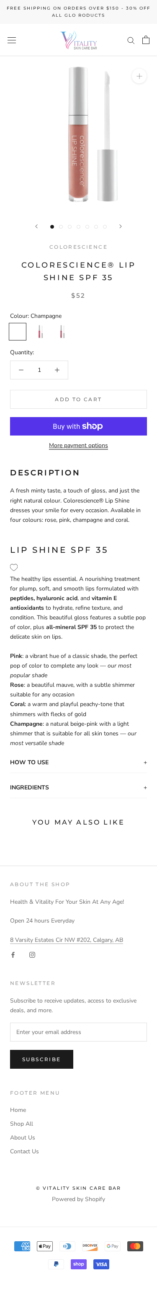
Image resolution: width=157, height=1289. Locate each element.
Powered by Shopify (78, 1199)
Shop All (21, 1124)
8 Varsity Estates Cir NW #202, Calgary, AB (66, 940)
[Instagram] (32, 954)
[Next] (120, 226)
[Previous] (36, 226)
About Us (22, 1138)
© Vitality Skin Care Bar (78, 1188)
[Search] (131, 40)
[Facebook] (13, 954)
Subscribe (41, 1059)
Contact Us (24, 1151)
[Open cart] (145, 40)
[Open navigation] (12, 40)
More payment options (78, 445)
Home (18, 1110)
